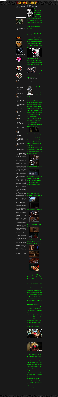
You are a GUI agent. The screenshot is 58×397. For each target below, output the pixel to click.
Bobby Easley (24, 163)
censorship (17, 169)
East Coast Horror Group (24, 182)
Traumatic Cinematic (20, 245)
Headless (20, 195)
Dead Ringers (21, 177)
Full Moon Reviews (18, 190)
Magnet (25, 211)
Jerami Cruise (21, 205)
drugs (18, 182)
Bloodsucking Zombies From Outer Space (19, 163)
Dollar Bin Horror (18, 122)
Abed (21, 154)
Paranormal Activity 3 (18, 219)
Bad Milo (16, 160)
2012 (17, 34)
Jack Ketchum (17, 203)
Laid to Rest (22, 208)
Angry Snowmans (20, 157)
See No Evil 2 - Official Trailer (19, 135)
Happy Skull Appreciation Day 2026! (20, 93)
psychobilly (17, 222)
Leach (19, 209)
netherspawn (19, 216)
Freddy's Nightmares (21, 189)
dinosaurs (21, 179)
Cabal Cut (17, 166)
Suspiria (20, 235)
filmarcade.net (25, 186)
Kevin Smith (18, 208)
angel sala (18, 157)
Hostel (16, 199)
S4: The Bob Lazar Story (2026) (19, 89)
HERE (30, 77)
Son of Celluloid (17, 396)
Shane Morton (19, 231)
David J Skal (19, 176)
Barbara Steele (20, 160)
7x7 (16, 154)
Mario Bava (18, 212)
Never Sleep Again (23, 216)
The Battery (24, 238)
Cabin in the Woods (19, 166)
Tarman (17, 236)
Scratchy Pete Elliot (17, 229)
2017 (17, 30)
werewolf (22, 249)
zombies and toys (18, 101)
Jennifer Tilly (19, 205)
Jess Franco (25, 205)
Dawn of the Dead (23, 176)
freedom (23, 189)
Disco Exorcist (25, 179)
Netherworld (21, 216)
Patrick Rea (24, 219)
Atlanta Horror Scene (22, 159)
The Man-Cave (18, 148)
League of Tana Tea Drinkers (22, 209)
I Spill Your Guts (22, 201)
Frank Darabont (22, 187)
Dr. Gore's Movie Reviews (19, 96)
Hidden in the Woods (18, 196)
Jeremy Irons (23, 205)
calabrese (21, 166)
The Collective (19, 239)
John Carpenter (22, 206)
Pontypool (23, 221)
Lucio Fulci (20, 211)
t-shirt (22, 235)
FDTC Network (18, 186)
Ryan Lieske (18, 228)
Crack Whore (22, 173)
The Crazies (22, 239)
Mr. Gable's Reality (18, 109)
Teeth (21, 236)
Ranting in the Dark (18, 145)
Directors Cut (23, 179)
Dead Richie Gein (18, 177)
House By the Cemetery (19, 199)
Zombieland (25, 253)
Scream (19, 229)
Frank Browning (20, 187)
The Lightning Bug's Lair (19, 133)
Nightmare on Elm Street (20, 218)
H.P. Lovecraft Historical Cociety (20, 193)
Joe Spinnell (18, 206)
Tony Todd (18, 245)
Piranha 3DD (18, 221)
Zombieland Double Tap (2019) (19, 108)
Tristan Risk (23, 245)
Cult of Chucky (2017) (18, 115)
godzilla (18, 192)
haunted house (17, 195)
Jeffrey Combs (17, 205)
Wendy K (20, 249)
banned (17, 160)
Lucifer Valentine (17, 211)
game (22, 190)
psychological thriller (22, 222)
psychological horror (19, 222)
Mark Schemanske (22, 212)
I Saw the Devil (20, 201)
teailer (18, 236)
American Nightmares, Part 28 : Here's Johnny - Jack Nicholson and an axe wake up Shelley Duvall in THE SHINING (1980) (20, 139)
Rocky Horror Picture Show (23, 226)
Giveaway (17, 192)
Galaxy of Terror (21, 190)
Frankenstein (25, 187)
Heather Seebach (23, 195)
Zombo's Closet (19, 254)
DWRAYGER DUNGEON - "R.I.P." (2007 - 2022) (20, 100)
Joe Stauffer (20, 206)
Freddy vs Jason (18, 189)
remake (18, 225)
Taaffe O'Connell (24, 235)
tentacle (23, 236)
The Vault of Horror (18, 141)
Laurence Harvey (17, 209)
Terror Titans (18, 94)
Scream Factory (22, 229)
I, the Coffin (17, 83)
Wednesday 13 (18, 249)
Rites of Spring (20, 226)
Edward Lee (17, 183)
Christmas (20, 170)
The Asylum (22, 238)
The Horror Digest (18, 118)
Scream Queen (24, 229)
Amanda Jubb (25, 156)
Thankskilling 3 (20, 238)
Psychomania (25, 222)
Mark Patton (20, 212)
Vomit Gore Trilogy (24, 248)
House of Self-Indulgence (19, 111)
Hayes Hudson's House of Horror (20, 81)
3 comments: (35, 78)
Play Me (20, 221)
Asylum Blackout (19, 159)
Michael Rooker (17, 213)
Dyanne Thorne (20, 182)
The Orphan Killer (20, 241)
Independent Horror (21, 202)
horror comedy (18, 198)
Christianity (18, 170)
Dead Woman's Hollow (24, 177)
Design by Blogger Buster (40, 396)
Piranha (16, 221)
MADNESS (23, 211)
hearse (21, 195)
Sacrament (22, 228)
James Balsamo (22, 203)
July (17, 29)
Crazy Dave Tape (24, 173)
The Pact (24, 241)
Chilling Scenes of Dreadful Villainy (20, 138)
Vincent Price (21, 248)
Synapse (21, 235)
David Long (21, 176)
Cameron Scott (23, 166)
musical (18, 215)
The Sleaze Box (18, 242)
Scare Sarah (18, 131)
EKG (18, 183)
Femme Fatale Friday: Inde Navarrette (20, 87)
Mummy (16, 215)
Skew (21, 232)
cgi (18, 169)
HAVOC (19, 195)
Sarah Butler (24, 228)
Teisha (22, 236)
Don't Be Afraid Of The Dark (20, 180)
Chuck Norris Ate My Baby (19, 90)
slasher (23, 232)
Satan (25, 228)
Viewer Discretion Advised (18, 248)
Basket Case (22, 160)
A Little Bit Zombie (19, 154)
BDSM (23, 160)
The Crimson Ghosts (24, 239)
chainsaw (19, 169)
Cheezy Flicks (25, 169)
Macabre (22, 211)
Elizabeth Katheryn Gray (20, 183)
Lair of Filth (24, 208)
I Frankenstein (18, 201)
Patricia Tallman (22, 219)
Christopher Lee (22, 170)
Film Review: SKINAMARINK (19, 98)
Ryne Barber (20, 228)
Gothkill (21, 192)
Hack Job (25, 193)
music (17, 215)
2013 (17, 33)
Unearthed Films (24, 246)
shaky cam (17, 231)
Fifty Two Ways (22, 186)
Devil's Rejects (17, 179)
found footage (17, 187)
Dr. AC (23, 180)
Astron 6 (16, 159)
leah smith (25, 209)
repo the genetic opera (20, 225)
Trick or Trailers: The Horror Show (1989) (20, 106)
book (25, 163)
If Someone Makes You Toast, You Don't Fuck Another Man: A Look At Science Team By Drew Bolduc (20, 128)
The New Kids (18, 241)
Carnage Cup (21, 167)
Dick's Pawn (19, 179)
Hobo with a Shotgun (22, 196)
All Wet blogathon (19, 156)
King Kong (20, 208)
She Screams (25, 231)
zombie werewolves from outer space (20, 253)
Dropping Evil (17, 182)
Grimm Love (25, 192)
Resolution (25, 225)
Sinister (20, 232)
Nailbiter (20, 215)
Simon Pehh (19, 232)
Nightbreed (17, 218)
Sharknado (21, 231)
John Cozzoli (24, 206)
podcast (21, 221)
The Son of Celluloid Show (22, 242)
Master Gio (24, 212)
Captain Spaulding (18, 167)
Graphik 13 (23, 192)
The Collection (17, 239)
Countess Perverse (19, 173)
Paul (25, 219)
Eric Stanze (21, 184)
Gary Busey (24, 190)
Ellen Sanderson (23, 183)
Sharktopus (23, 231)
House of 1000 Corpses (22, 199)
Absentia (22, 154)
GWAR (16, 193)
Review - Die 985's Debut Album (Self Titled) (21, 28)
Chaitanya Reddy (22, 169)
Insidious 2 (25, 202)
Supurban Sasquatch (17, 235)
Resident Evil (23, 225)
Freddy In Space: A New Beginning (19, 137)
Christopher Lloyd (24, 170)
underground (21, 246)
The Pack (23, 241)
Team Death (20, 236)
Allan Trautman (22, 156)
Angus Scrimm (23, 157)
